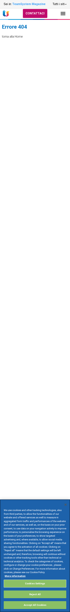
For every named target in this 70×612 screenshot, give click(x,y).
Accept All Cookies (35, 605)
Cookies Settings (35, 583)
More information (15, 576)
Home (19, 36)
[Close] (65, 505)
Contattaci (35, 13)
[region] (35, 555)
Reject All (35, 594)
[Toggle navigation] (63, 13)
